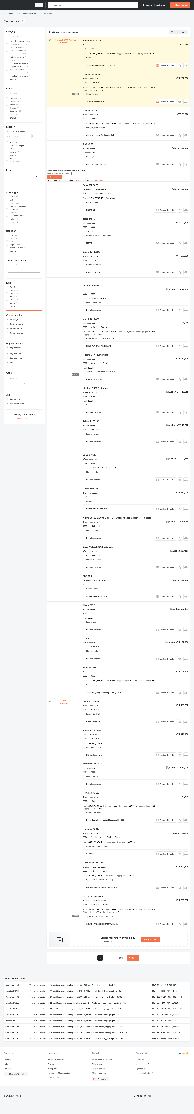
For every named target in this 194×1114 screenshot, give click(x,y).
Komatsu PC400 (12, 1009)
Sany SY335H (90, 668)
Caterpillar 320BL (12, 1027)
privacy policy (80, 180)
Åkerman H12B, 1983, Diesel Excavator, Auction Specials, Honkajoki (117, 518)
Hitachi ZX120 (90, 110)
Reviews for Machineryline (59, 1073)
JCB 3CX (87, 576)
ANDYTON (88, 144)
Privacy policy (53, 1064)
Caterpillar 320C (12, 1032)
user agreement (96, 180)
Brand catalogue (55, 1077)
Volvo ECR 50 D (91, 286)
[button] (179, 65)
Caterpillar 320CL (12, 1015)
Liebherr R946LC (91, 701)
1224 (120, 958)
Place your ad (150, 939)
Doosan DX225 (11, 1021)
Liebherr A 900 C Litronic (95, 388)
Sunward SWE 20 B (92, 764)
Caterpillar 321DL (91, 252)
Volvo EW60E (89, 455)
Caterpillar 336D (12, 997)
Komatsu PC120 (91, 793)
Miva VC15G (89, 605)
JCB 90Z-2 (88, 638)
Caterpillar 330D (12, 1038)
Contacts (7, 1068)
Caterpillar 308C (91, 319)
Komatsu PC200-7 (92, 41)
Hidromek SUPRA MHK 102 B (97, 863)
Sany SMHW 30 (90, 185)
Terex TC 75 (89, 219)
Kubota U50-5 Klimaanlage (96, 355)
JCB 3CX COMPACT (93, 896)
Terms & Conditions (56, 1059)
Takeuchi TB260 (91, 421)
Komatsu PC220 (12, 1003)
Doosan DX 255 (90, 489)
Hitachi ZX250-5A (91, 74)
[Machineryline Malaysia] (18, 5)
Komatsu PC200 (12, 991)
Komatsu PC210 (91, 829)
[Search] (50, 5)
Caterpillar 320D (12, 985)
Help (6, 1064)
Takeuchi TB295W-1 (93, 730)
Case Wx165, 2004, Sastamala (98, 547)
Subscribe (54, 177)
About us (7, 1059)
